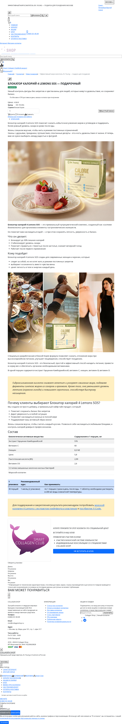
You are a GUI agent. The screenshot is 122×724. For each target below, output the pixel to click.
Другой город (9, 672)
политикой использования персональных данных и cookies (22, 718)
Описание (15, 119)
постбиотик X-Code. (90, 508)
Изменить (5, 712)
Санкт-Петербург (10, 670)
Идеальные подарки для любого (20, 117)
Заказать (15, 712)
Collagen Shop (7, 652)
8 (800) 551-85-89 (19, 12)
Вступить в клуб (85, 551)
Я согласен (4, 722)
